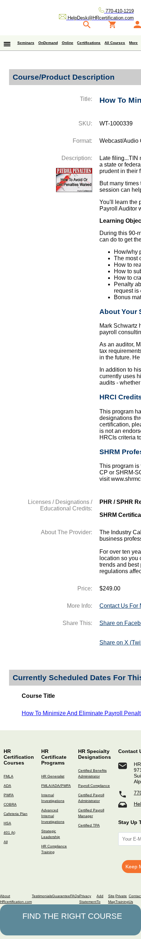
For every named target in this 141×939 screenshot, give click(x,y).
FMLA (8, 776)
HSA (7, 823)
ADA (7, 786)
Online (67, 43)
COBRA (10, 804)
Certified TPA (89, 825)
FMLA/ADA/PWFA (56, 786)
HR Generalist (52, 776)
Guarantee (61, 896)
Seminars (25, 43)
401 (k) (9, 832)
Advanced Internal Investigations (52, 816)
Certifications (89, 43)
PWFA (9, 795)
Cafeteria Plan (15, 814)
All (6, 842)
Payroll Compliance (94, 786)
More (133, 43)
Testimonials (42, 896)
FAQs (74, 896)
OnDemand (48, 43)
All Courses (114, 43)
